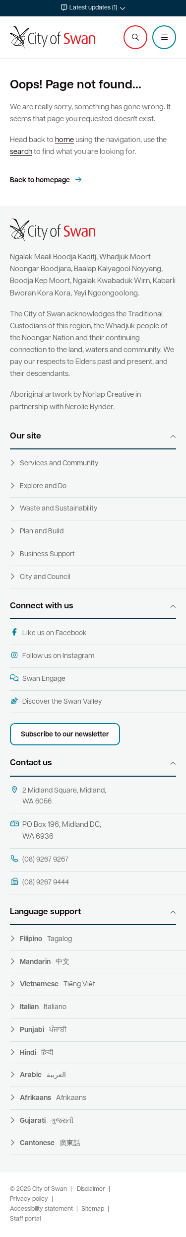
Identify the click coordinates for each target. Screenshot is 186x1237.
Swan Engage (43, 679)
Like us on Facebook (54, 633)
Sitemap (92, 1209)
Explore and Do (43, 486)
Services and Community (59, 463)
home (64, 140)
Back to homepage (40, 180)
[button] (93, 8)
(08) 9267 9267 (45, 860)
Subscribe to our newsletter (65, 734)
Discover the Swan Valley (62, 702)
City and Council (45, 577)
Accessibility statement (41, 1209)
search (21, 152)
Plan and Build (41, 531)
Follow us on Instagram (58, 656)
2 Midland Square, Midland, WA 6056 (64, 796)
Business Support (47, 554)
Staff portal (25, 1219)
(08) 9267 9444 (45, 882)
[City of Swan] (52, 37)
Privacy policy (29, 1199)
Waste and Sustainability (59, 508)
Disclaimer (91, 1189)
